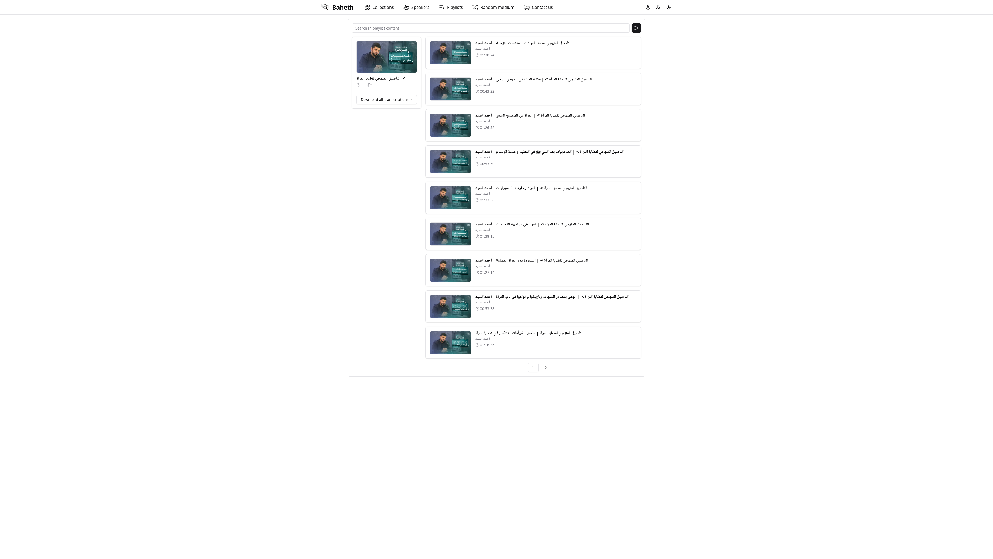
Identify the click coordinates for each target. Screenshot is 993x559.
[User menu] (648, 7)
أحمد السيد (482, 48)
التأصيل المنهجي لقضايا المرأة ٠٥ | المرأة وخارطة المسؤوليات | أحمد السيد (531, 188)
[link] (520, 367)
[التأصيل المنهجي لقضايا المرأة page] (403, 79)
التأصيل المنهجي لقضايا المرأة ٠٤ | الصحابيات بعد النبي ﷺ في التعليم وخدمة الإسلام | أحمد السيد (549, 152)
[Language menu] (658, 7)
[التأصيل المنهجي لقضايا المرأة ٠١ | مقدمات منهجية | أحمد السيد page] (450, 52)
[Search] (636, 28)
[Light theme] (668, 7)
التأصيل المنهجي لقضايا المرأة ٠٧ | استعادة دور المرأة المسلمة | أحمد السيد (531, 261)
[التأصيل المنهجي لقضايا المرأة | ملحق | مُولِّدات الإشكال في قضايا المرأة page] (450, 342)
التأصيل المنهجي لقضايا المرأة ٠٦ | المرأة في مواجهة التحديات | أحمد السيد (532, 224)
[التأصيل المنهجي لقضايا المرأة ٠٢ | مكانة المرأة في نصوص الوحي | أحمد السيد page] (450, 89)
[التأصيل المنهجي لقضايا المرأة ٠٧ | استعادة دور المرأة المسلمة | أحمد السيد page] (450, 270)
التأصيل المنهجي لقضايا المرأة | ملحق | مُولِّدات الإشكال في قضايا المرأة (529, 333)
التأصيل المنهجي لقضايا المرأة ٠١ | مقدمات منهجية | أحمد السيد (523, 43)
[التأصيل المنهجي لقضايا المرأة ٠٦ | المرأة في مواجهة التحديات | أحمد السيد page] (450, 234)
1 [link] (533, 367)
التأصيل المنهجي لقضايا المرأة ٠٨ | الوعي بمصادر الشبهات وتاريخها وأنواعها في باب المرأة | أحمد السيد (552, 297)
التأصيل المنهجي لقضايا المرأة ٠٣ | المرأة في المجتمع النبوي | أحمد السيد (530, 116)
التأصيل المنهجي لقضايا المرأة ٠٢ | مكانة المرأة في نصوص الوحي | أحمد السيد (534, 79)
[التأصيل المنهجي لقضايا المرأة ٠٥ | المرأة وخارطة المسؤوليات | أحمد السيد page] (450, 197)
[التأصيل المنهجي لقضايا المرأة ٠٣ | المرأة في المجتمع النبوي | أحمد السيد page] (450, 125)
